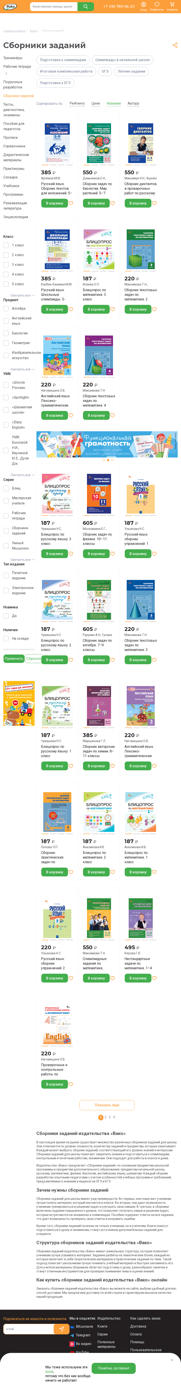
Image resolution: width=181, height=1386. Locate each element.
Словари (10, 177)
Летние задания (131, 71)
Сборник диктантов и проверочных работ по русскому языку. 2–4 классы (140, 188)
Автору (133, 103)
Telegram (83, 1335)
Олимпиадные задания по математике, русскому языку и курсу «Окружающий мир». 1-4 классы (97, 963)
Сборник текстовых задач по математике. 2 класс (140, 294)
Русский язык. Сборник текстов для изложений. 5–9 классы (56, 188)
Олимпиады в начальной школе (122, 60)
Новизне (114, 103)
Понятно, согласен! (113, 1368)
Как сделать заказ (145, 1318)
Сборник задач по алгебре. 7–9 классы (97, 645)
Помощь (137, 1342)
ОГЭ (105, 71)
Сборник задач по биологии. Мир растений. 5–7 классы (97, 188)
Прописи (10, 137)
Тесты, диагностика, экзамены (14, 109)
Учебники (11, 186)
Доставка (138, 1326)
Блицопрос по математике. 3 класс (94, 294)
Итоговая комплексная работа (66, 71)
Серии (102, 1334)
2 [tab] (108, 460)
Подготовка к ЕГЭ (55, 83)
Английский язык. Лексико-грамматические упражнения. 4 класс (55, 400)
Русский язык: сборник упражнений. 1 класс (136, 539)
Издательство (109, 1318)
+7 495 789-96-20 (119, 6)
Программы (13, 194)
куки (49, 1371)
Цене (95, 103)
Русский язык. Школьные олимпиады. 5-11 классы (53, 294)
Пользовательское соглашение (146, 1352)
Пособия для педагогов (13, 126)
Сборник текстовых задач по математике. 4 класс (99, 400)
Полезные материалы (106, 1344)
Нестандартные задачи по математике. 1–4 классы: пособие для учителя (138, 963)
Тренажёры (13, 58)
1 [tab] (104, 460)
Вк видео (83, 1344)
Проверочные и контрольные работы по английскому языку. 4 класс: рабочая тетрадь (54, 1069)
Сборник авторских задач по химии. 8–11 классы (99, 751)
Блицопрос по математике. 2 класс (94, 857)
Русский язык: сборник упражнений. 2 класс (53, 963)
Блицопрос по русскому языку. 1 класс (56, 751)
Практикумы (14, 169)
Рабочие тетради (17, 66)
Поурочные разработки (12, 84)
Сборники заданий (18, 96)
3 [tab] (112, 460)
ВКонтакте (84, 1326)
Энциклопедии (15, 217)
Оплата (136, 1334)
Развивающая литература (15, 205)
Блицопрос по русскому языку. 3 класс (56, 539)
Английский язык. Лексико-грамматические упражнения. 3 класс (139, 751)
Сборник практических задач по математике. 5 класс (52, 857)
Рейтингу (77, 103)
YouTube (82, 1352)
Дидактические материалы (16, 157)
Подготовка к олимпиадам (63, 60)
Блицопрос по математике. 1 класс (136, 857)
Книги (102, 1326)
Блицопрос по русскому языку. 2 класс (56, 645)
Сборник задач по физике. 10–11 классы (97, 539)
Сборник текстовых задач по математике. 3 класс (140, 645)
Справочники (14, 146)
